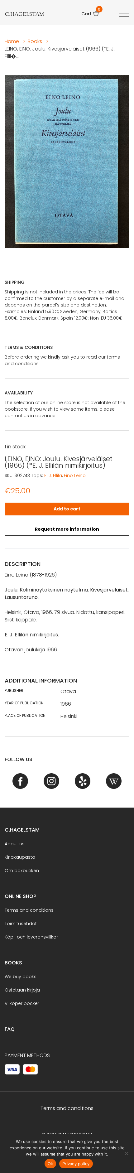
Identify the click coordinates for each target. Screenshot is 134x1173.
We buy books (20, 976)
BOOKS (13, 962)
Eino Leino (75, 475)
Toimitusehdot (21, 923)
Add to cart (67, 509)
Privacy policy (76, 1163)
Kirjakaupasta (20, 857)
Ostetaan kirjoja (22, 990)
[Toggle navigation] (124, 12)
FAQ (10, 1029)
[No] (126, 1153)
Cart (90, 12)
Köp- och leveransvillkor (31, 937)
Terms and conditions (29, 910)
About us (15, 844)
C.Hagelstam (22, 829)
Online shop (20, 896)
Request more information (67, 529)
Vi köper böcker (22, 1003)
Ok (50, 1163)
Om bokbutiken (22, 870)
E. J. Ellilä (53, 475)
